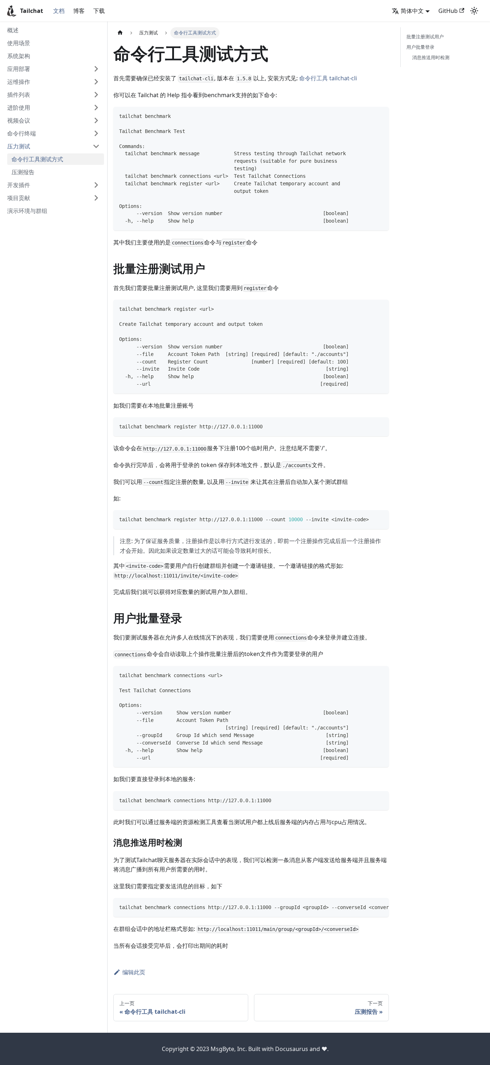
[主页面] (120, 32)
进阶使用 (18, 107)
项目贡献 (18, 198)
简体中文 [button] (412, 11)
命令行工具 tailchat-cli (328, 78)
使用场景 (18, 43)
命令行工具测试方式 (37, 159)
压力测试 (18, 146)
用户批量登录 (420, 47)
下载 (99, 11)
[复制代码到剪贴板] (380, 116)
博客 (79, 11)
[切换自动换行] (367, 907)
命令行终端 (21, 133)
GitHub (448, 11)
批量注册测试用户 (425, 36)
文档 (59, 11)
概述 (13, 30)
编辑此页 (133, 972)
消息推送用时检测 (430, 57)
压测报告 (22, 172)
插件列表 (18, 95)
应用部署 (18, 69)
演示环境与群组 (27, 211)
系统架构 (18, 56)
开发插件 (18, 185)
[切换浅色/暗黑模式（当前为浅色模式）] (474, 10)
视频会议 (18, 120)
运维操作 (18, 82)
